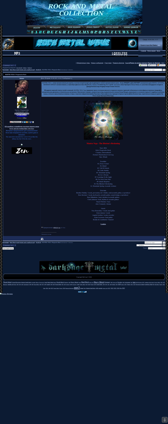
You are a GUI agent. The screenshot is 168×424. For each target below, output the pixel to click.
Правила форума (118, 63)
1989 (104, 284)
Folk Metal (156, 284)
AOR (97, 288)
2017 (109, 288)
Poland (92, 284)
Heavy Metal (99, 282)
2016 (64, 288)
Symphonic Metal (148, 284)
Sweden (119, 282)
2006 (40, 284)
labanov (25, 67)
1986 (49, 288)
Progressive (41, 282)
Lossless (103, 224)
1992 (62, 284)
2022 (112, 288)
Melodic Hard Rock (90, 288)
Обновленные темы (83, 63)
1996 (95, 284)
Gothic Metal (82, 284)
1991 (108, 284)
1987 (43, 284)
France (128, 284)
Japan (80, 282)
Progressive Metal (140, 284)
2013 (164, 284)
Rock (15, 284)
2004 (32, 284)
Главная (143, 51)
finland (81, 288)
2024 (118, 288)
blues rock (91, 282)
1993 (65, 284)
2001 (85, 288)
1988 (45, 284)
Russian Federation (70, 288)
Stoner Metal (56, 288)
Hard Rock (85, 282)
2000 (111, 282)
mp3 (77, 287)
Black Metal (50, 282)
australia (100, 288)
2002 (134, 284)
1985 (20, 284)
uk (153, 284)
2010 (87, 284)
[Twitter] (25, 122)
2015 (52, 288)
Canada (48, 284)
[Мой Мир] (29, 122)
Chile (44, 288)
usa (134, 282)
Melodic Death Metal (26, 282)
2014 (47, 288)
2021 (115, 288)
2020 (119, 284)
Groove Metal (157, 282)
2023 (123, 288)
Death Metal (60, 282)
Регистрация (151, 51)
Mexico (37, 282)
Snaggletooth (19, 67)
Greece (113, 284)
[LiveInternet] (33, 122)
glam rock (115, 282)
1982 (162, 282)
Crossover (74, 284)
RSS (159, 45)
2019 (54, 284)
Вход (158, 51)
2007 (143, 282)
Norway (66, 282)
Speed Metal (36, 284)
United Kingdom (16, 282)
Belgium (140, 282)
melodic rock (11, 284)
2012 (132, 284)
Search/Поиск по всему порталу (136, 63)
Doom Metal (58, 284)
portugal (68, 284)
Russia (54, 282)
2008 (137, 282)
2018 (89, 284)
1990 (51, 284)
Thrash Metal (7, 282)
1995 (117, 284)
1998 (123, 282)
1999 (30, 284)
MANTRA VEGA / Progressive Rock (51, 70)
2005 (69, 282)
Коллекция (5, 70)
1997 (132, 282)
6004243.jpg (56, 228)
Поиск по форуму (154, 63)
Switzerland (127, 282)
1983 (164, 282)
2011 (125, 284)
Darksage (30, 67)
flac (121, 288)
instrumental (26, 284)
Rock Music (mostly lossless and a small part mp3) (22, 70)
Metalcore (5, 284)
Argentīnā (33, 282)
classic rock (105, 288)
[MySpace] (31, 122)
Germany (107, 282)
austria (122, 284)
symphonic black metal (149, 282)
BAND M (38, 70)
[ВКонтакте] (23, 122)
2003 (22, 284)
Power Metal (74, 282)
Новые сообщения (97, 63)
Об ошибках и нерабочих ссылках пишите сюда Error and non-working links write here (22, 128)
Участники (108, 63)
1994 (106, 284)
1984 (18, 284)
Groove (61, 288)
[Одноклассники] (27, 122)
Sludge (160, 284)
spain (78, 284)
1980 (111, 284)
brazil (46, 282)
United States (99, 284)
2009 (71, 284)
